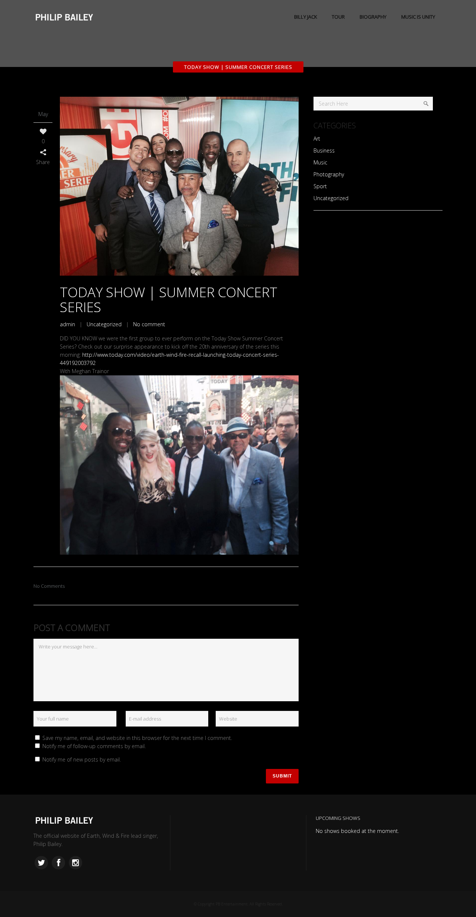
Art (316, 138)
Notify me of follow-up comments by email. (94, 746)
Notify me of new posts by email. (81, 759)
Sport (320, 186)
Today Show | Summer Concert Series (168, 299)
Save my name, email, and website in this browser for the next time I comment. (137, 737)
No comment (149, 324)
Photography (328, 174)
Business (324, 150)
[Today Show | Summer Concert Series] (179, 186)
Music (320, 162)
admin (67, 324)
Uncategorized (104, 324)
